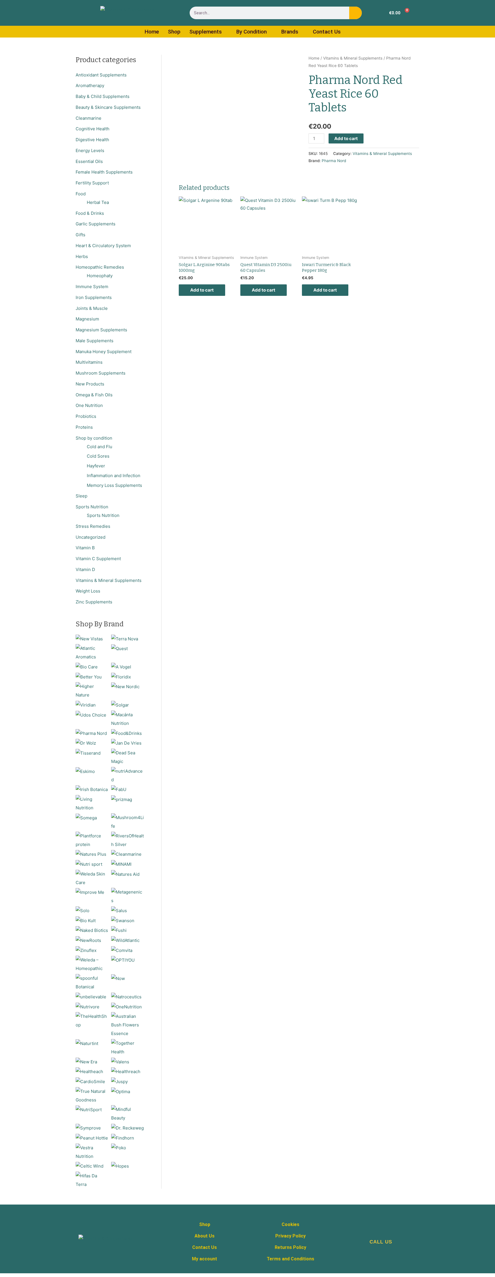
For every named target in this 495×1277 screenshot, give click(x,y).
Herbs (82, 256)
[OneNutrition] (126, 1006)
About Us (205, 1236)
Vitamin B (85, 547)
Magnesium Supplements (101, 329)
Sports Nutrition (92, 506)
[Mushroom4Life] (127, 821)
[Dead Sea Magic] (127, 756)
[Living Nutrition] (92, 803)
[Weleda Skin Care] (92, 878)
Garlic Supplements (95, 224)
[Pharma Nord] (91, 733)
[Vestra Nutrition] (92, 1151)
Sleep (81, 496)
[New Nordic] (125, 686)
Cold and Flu (99, 446)
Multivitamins (89, 362)
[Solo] (82, 910)
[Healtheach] (89, 1071)
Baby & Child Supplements (102, 96)
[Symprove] (88, 1127)
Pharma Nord (334, 160)
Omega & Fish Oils (94, 395)
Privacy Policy (290, 1236)
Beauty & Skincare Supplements (108, 107)
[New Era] (86, 1061)
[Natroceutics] (126, 996)
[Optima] (120, 1091)
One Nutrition (89, 405)
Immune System (92, 286)
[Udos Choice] (91, 714)
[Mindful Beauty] (127, 1113)
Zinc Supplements (94, 602)
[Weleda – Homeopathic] (92, 964)
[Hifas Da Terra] (92, 1179)
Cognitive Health (92, 128)
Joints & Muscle (92, 308)
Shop (174, 32)
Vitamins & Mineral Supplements (109, 580)
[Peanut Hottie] (92, 1137)
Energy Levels (90, 150)
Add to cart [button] (202, 290)
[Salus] (119, 910)
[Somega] (86, 817)
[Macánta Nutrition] (127, 718)
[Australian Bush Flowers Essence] (127, 1024)
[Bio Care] (87, 666)
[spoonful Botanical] (92, 982)
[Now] (118, 978)
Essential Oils (89, 161)
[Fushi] (119, 930)
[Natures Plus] (91, 854)
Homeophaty (100, 275)
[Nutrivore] (87, 1006)
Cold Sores (98, 456)
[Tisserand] (88, 752)
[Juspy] (119, 1081)
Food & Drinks (90, 213)
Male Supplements (94, 340)
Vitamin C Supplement (98, 558)
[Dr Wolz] (86, 742)
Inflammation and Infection (113, 475)
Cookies (290, 1224)
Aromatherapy (90, 85)
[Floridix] (121, 676)
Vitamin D (85, 569)
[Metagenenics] (127, 896)
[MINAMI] (121, 864)
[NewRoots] (88, 940)
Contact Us (327, 32)
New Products (90, 384)
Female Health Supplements (104, 172)
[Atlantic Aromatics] (92, 652)
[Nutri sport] (89, 864)
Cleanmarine (88, 118)
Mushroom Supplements (100, 373)
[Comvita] (121, 950)
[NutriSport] (89, 1109)
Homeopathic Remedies (100, 267)
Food (81, 193)
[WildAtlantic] (125, 940)
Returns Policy (290, 1247)
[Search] (355, 13)
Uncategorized (90, 537)
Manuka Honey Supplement (103, 351)
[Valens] (120, 1061)
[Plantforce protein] (92, 840)
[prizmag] (121, 799)
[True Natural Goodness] (92, 1095)
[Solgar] (120, 704)
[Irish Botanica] (92, 789)
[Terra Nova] (124, 638)
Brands (289, 32)
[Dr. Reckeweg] (127, 1127)
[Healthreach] (125, 1071)
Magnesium (87, 319)
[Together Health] (127, 1047)
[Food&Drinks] (126, 733)
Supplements (205, 32)
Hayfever (96, 466)
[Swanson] (122, 920)
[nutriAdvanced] (127, 775)
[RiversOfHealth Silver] (127, 840)
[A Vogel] (121, 666)
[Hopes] (120, 1165)
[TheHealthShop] (92, 1020)
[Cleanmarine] (126, 854)
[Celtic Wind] (89, 1165)
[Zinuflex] (86, 950)
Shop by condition (94, 438)
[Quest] (119, 648)
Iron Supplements (94, 297)
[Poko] (118, 1147)
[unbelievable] (91, 996)
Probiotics (86, 416)
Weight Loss (88, 591)
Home (152, 32)
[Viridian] (86, 704)
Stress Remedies (93, 526)
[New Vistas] (89, 638)
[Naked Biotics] (92, 930)
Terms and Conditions (290, 1259)
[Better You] (89, 676)
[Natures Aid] (125, 874)
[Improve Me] (90, 892)
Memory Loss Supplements (114, 485)
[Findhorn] (122, 1137)
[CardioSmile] (90, 1081)
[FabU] (118, 789)
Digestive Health (92, 139)
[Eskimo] (85, 771)
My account (204, 1259)
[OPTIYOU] (123, 960)
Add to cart (346, 138)
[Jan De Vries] (126, 742)
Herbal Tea (98, 202)
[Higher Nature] (92, 690)
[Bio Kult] (86, 920)
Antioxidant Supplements (101, 75)
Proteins (84, 427)
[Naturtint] (87, 1043)
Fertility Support (92, 183)
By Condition (251, 32)
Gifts (80, 234)
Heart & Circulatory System (103, 245)
